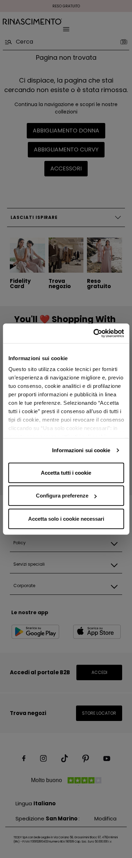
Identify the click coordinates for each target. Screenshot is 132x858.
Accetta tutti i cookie (66, 472)
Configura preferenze (62, 496)
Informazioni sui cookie (81, 450)
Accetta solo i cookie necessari (66, 518)
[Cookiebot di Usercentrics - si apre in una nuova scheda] (94, 333)
